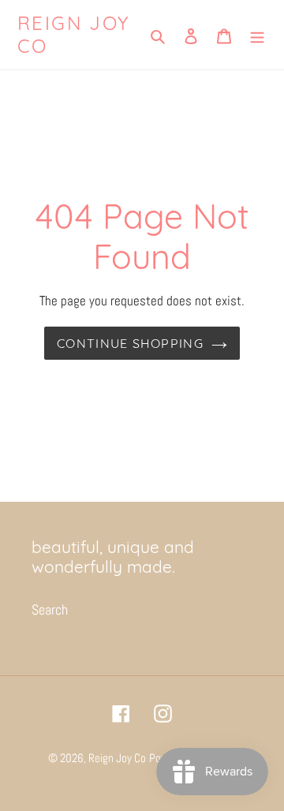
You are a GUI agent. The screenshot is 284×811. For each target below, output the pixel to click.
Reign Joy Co (73, 35)
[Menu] (257, 34)
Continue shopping (130, 343)
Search (50, 609)
